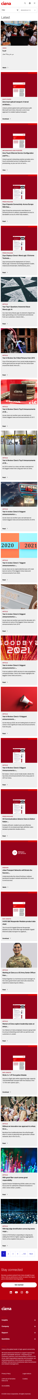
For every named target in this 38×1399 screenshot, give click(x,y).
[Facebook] (27, 1292)
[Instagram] (22, 1292)
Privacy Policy (6, 1373)
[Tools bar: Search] (25, 3)
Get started (19, 1285)
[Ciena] (7, 1307)
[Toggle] (35, 1320)
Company (5, 1326)
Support (5, 1333)
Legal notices (26, 1373)
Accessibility (6, 1386)
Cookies (25, 1379)
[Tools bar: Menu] (34, 3)
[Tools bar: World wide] (29, 3)
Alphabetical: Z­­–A (26, 10)
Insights (5, 1320)
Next (31, 1254)
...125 (24, 1254)
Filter (3, 10)
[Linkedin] (11, 1292)
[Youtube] (16, 1292)
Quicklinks (6, 1339)
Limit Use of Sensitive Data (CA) (8, 1379)
